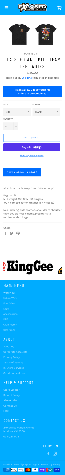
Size (5, 104)
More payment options (32, 155)
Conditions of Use (14, 373)
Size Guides (10, 400)
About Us (8, 346)
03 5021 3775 (11, 436)
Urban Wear (10, 298)
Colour (36, 104)
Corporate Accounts (15, 351)
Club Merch (10, 324)
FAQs (6, 411)
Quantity (8, 119)
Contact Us (10, 405)
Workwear (9, 292)
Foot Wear (9, 303)
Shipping (27, 77)
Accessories (10, 314)
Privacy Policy (11, 357)
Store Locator (11, 389)
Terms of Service (13, 362)
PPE (5, 319)
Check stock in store (22, 172)
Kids (6, 308)
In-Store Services (13, 367)
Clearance (9, 329)
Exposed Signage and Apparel (25, 464)
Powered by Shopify (50, 464)
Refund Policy (11, 395)
